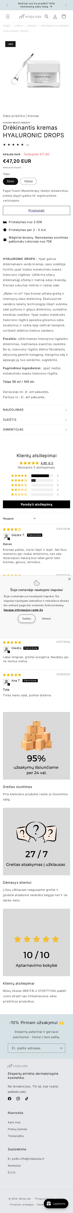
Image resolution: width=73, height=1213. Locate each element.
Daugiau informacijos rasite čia (23, 610)
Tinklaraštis (16, 1136)
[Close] (69, 579)
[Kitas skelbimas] (66, 5)
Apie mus (14, 1122)
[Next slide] (66, 250)
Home (6, 25)
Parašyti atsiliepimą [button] (36, 504)
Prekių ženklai (17, 1129)
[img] (12, 529)
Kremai (32, 25)
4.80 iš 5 (47, 463)
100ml (28, 181)
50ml (10, 181)
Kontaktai (14, 1165)
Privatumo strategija (21, 1204)
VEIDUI (19, 25)
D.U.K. (12, 1172)
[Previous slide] (6, 250)
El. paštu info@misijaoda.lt (26, 1158)
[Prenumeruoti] (60, 1048)
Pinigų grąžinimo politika (49, 1198)
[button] (8, 16)
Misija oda (25, 1198)
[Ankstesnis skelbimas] (7, 5)
